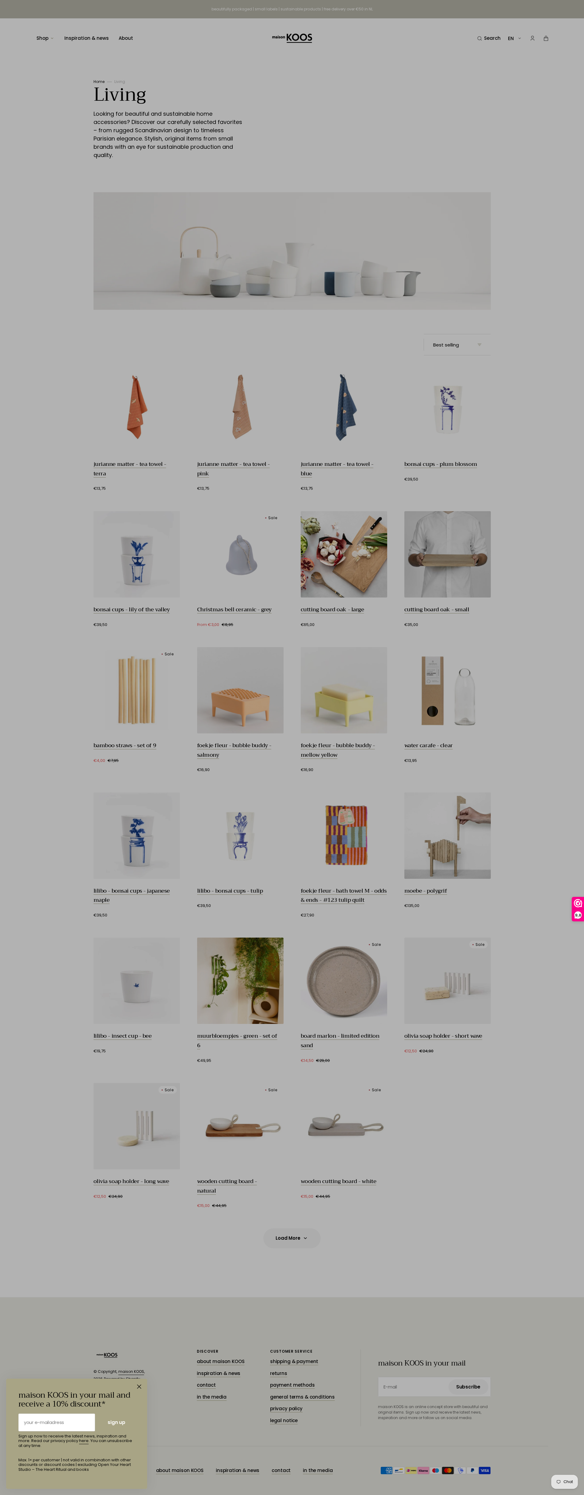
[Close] (139, 1386)
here (84, 1441)
